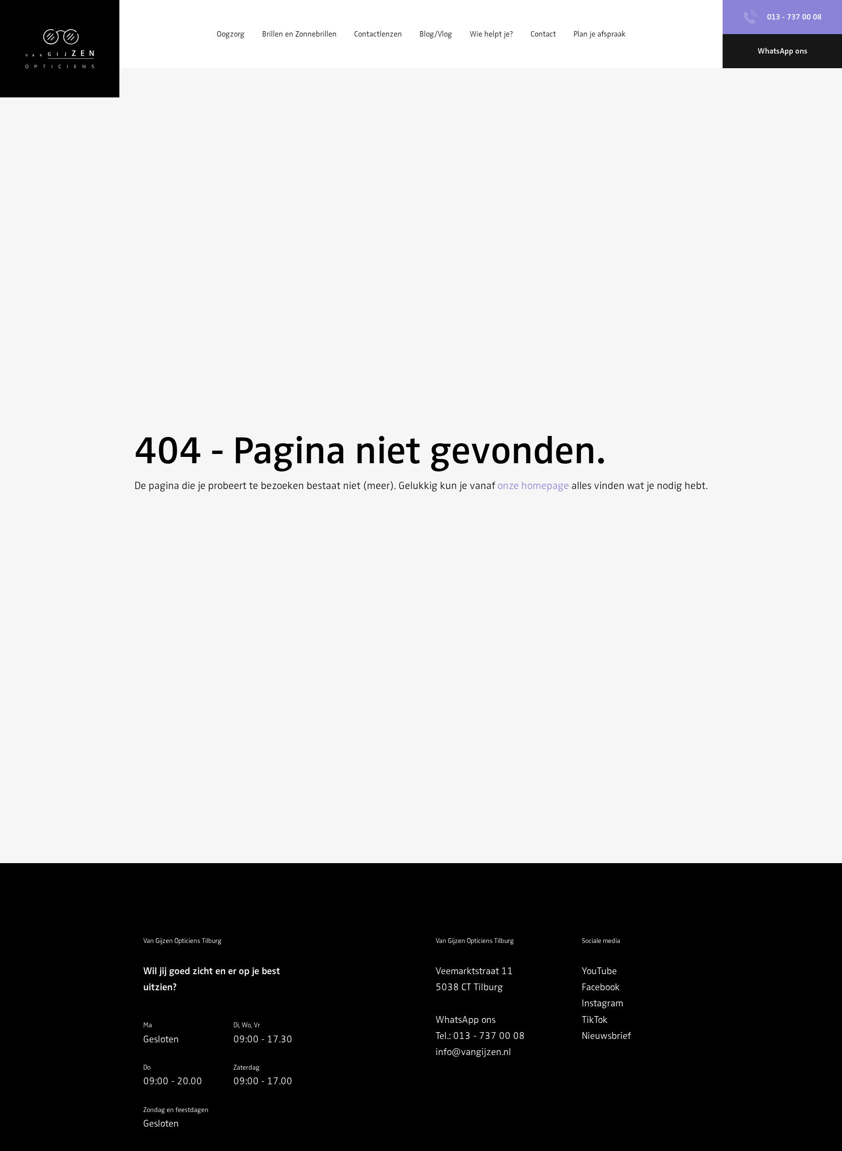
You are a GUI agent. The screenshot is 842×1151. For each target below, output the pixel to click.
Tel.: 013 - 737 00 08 (480, 1036)
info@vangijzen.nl (473, 1052)
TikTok (595, 1020)
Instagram (602, 1003)
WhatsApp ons (466, 1020)
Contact (543, 34)
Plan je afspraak (600, 34)
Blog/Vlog (436, 34)
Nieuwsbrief (606, 1036)
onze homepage (533, 485)
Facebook (601, 987)
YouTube (599, 971)
